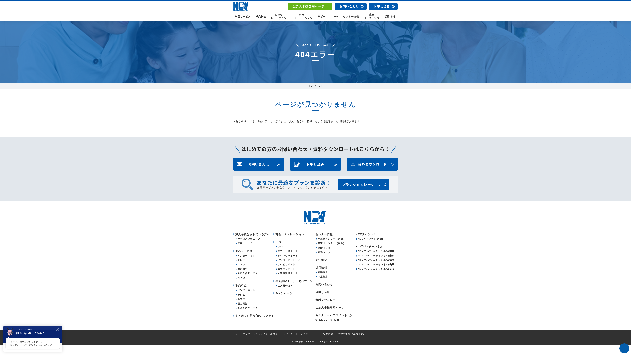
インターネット (246, 255)
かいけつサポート (288, 255)
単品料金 (261, 16)
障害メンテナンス (372, 16)
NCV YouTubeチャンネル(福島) (377, 260)
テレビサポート (286, 264)
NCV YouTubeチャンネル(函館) (377, 264)
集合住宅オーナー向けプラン (294, 281)
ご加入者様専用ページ (308, 6)
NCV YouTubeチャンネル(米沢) (377, 255)
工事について (245, 243)
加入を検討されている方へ (252, 234)
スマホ (241, 264)
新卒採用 (323, 272)
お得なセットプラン (278, 16)
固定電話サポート (288, 273)
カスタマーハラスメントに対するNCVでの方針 (334, 317)
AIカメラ (243, 278)
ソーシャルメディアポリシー (302, 334)
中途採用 (323, 276)
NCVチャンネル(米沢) (370, 238)
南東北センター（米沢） (332, 238)
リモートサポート (288, 251)
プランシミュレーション (362, 184)
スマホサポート (286, 269)
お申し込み (382, 6)
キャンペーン (284, 293)
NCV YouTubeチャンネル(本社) (377, 251)
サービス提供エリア (249, 238)
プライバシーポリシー (268, 334)
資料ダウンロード (372, 164)
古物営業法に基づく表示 (352, 334)
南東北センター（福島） (332, 243)
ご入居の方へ (285, 285)
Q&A (336, 16)
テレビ (241, 260)
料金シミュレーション (301, 16)
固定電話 (243, 269)
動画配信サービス (248, 273)
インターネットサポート (291, 260)
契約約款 (328, 334)
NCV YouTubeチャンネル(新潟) (377, 269)
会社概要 (321, 260)
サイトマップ (242, 334)
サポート (323, 16)
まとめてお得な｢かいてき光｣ (254, 315)
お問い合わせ (349, 6)
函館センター (325, 248)
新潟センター (325, 252)
